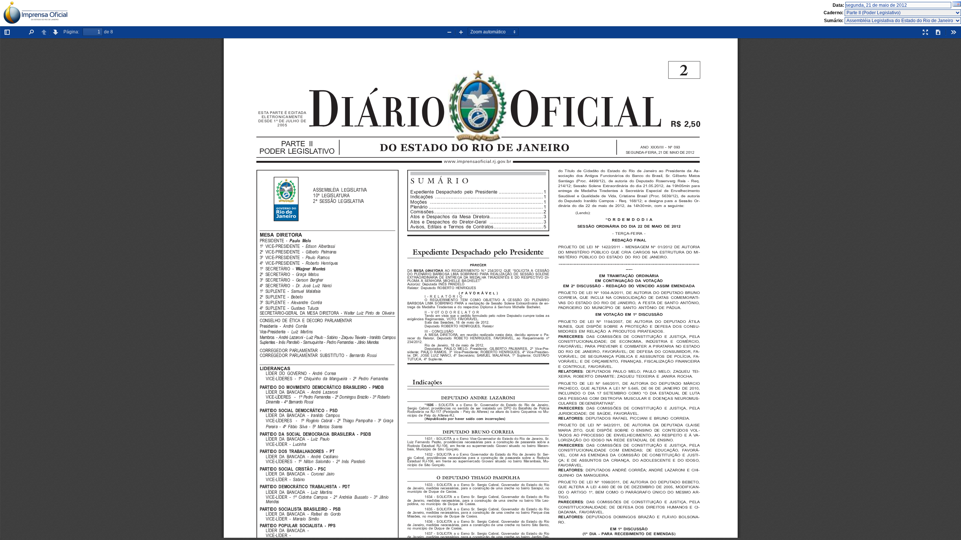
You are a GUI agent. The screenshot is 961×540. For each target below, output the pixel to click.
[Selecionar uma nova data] (956, 5)
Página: (71, 31)
